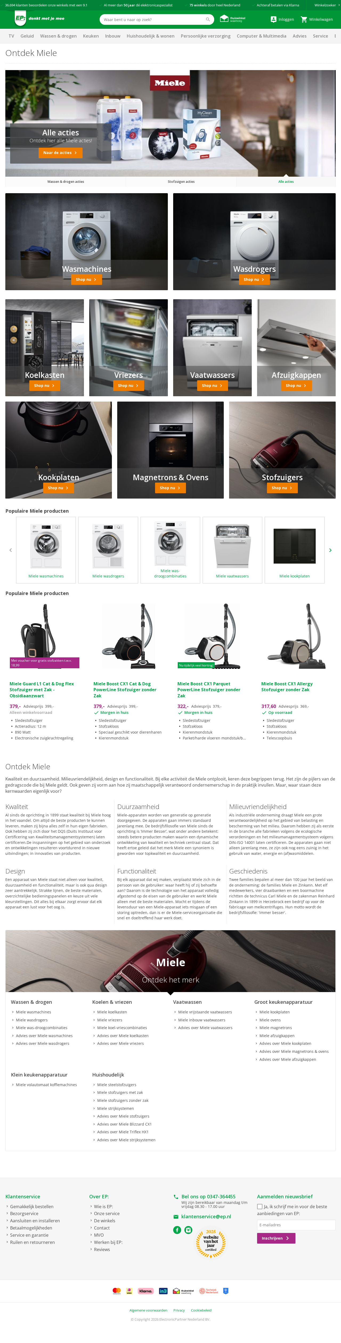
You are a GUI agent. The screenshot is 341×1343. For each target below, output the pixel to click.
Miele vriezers (109, 1019)
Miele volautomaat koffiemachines (46, 1084)
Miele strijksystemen (115, 1108)
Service (320, 36)
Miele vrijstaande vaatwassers (205, 1011)
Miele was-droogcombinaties (170, 573)
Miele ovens (270, 1019)
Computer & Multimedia (261, 36)
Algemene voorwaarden (148, 1310)
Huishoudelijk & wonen (150, 36)
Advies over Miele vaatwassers (205, 1027)
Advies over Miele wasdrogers (42, 1043)
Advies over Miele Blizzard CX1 (124, 1124)
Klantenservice (22, 1196)
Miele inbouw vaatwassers (201, 1019)
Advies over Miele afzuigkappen (287, 1059)
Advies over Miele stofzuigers (123, 1116)
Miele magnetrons (275, 1027)
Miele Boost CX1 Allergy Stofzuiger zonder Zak (286, 687)
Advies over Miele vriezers (120, 1043)
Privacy (179, 1310)
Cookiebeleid (201, 1310)
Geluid (27, 36)
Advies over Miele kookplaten (285, 1043)
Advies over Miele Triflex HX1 (123, 1131)
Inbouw (112, 36)
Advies (300, 36)
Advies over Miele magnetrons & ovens (294, 1051)
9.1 (85, 5)
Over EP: (99, 1196)
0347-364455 (221, 1196)
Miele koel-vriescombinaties (122, 1027)
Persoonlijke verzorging (205, 36)
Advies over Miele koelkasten (123, 1035)
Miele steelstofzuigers (116, 1084)
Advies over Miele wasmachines (44, 1035)
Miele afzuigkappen (277, 1035)
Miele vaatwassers (232, 576)
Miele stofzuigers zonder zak (122, 1100)
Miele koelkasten (112, 1011)
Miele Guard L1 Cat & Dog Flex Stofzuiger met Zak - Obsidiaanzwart (42, 690)
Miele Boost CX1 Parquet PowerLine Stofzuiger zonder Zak (208, 690)
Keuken (91, 36)
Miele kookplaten (294, 576)
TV (11, 36)
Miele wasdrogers (108, 576)
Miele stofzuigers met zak (120, 1092)
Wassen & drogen (58, 36)
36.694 (10, 5)
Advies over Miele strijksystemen (126, 1139)
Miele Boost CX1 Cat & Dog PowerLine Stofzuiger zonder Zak (125, 690)
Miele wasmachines (46, 576)
